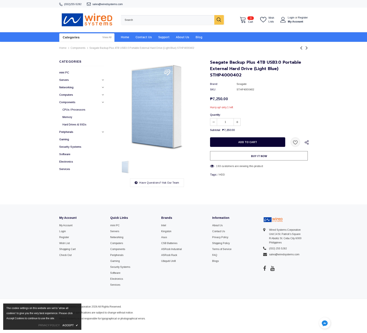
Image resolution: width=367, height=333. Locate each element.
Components (78, 47)
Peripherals (66, 131)
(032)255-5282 (73, 4)
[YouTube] (272, 268)
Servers (64, 79)
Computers (66, 94)
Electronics (66, 161)
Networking (66, 87)
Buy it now (259, 156)
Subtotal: (215, 130)
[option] (157, 107)
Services (64, 169)
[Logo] (86, 20)
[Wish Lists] (295, 142)
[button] (324, 324)
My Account (295, 21)
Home (62, 47)
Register (303, 17)
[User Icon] (283, 19)
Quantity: (215, 114)
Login (291, 17)
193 (218, 166)
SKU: (213, 89)
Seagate (242, 84)
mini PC (64, 72)
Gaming (64, 139)
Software (64, 154)
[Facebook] (264, 268)
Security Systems (70, 146)
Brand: (214, 84)
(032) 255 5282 (278, 248)
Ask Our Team (170, 182)
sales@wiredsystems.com (107, 4)
